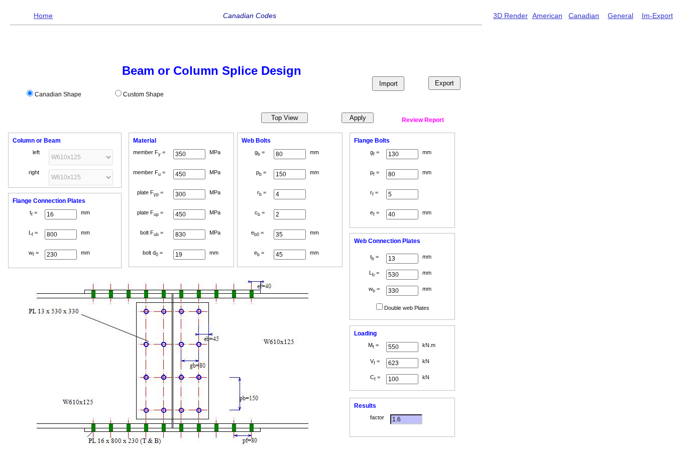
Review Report (423, 120)
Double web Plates (406, 308)
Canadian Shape (58, 94)
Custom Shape (143, 94)
